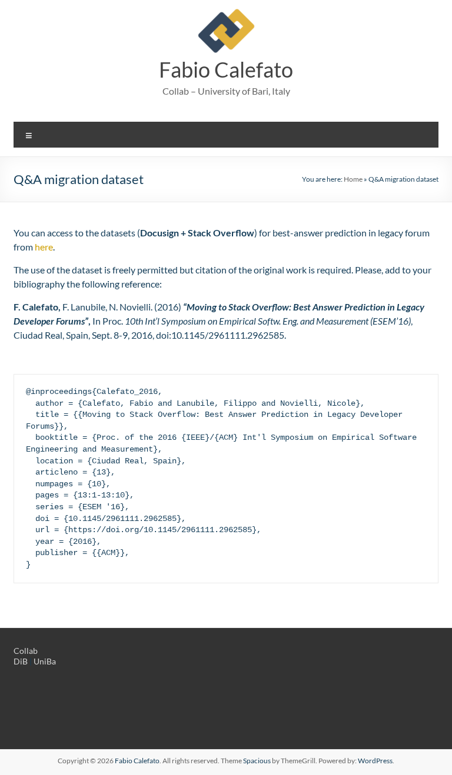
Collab (26, 651)
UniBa (45, 661)
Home (353, 179)
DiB (21, 661)
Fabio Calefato (226, 69)
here (44, 246)
